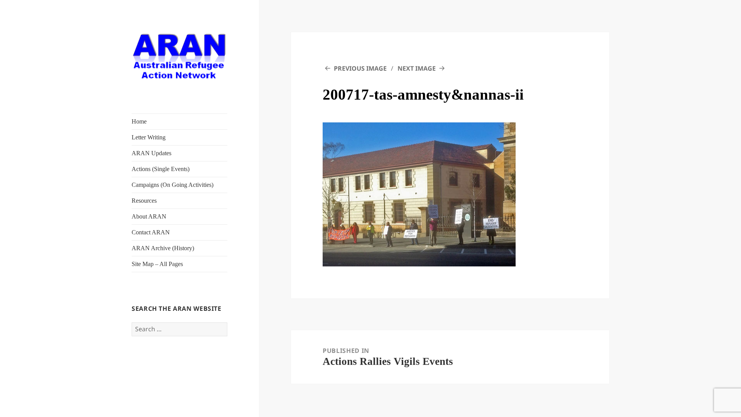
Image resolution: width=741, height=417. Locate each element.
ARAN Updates (151, 153)
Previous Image (360, 68)
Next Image (417, 68)
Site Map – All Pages (157, 264)
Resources (144, 200)
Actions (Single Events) (160, 169)
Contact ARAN (151, 232)
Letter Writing (149, 137)
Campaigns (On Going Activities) (172, 184)
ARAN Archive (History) (163, 248)
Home (139, 121)
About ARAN (149, 216)
